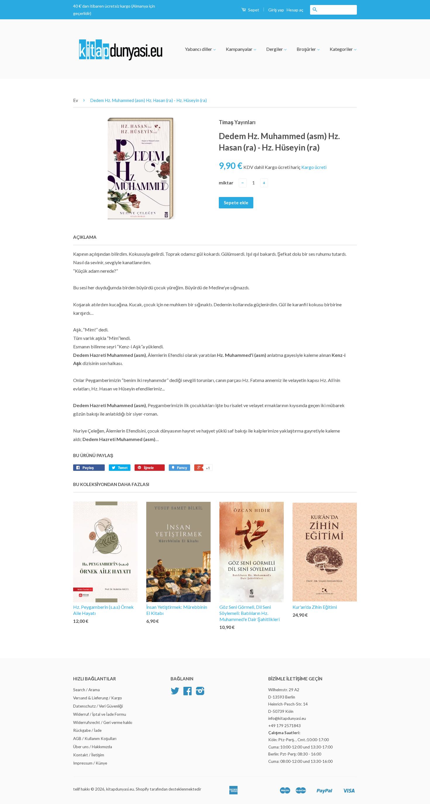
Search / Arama (86, 689)
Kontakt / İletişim (88, 755)
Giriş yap (276, 9)
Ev (75, 100)
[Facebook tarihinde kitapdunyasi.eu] (187, 693)
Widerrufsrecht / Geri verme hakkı (102, 722)
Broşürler (307, 49)
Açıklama (85, 237)
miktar (226, 182)
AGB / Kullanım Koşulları (94, 738)
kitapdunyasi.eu (120, 789)
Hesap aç (295, 9)
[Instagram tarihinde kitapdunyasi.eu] (200, 693)
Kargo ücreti (313, 167)
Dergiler (275, 49)
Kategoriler (342, 49)
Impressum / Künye (90, 763)
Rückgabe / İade (87, 730)
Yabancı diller (199, 49)
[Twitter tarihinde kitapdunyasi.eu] (175, 693)
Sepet (253, 9)
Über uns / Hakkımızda (92, 746)
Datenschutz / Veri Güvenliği (98, 706)
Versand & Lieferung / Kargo (97, 698)
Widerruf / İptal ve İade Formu (99, 714)
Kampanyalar (239, 49)
